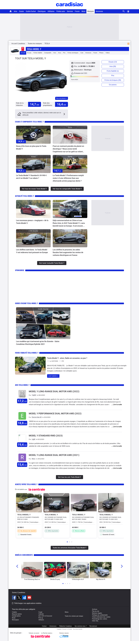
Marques (90, 11)
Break (13, 618)
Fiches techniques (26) (113, 80)
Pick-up (40, 618)
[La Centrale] (40, 638)
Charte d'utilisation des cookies (101, 617)
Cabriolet (41, 614)
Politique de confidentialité (100, 615)
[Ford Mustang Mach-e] (32, 570)
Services (70, 11)
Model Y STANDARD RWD (46, 435)
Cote (81, 53)
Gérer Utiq (95, 621)
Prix (64, 53)
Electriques (42, 11)
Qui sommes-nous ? (81, 626)
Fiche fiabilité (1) (113, 71)
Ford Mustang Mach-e (32, 579)
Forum (77, 11)
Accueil (23, 53)
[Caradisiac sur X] (19, 597)
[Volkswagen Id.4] (78, 570)
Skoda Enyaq (55, 579)
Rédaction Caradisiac (65, 626)
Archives (94, 609)
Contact (44, 626)
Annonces (99, 11)
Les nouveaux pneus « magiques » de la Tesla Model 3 (32, 221)
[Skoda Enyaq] (55, 570)
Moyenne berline (17, 614)
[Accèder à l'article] (33, 135)
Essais (21, 11)
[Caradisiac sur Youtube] (29, 597)
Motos (66, 612)
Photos (101, 53)
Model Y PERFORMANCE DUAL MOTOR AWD (55, 413)
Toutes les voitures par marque (74, 616)
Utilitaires (51, 11)
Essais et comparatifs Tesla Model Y (29, 121)
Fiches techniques (73, 53)
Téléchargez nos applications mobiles (27, 603)
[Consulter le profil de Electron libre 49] (22, 419)
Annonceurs (52, 626)
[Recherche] (123, 11)
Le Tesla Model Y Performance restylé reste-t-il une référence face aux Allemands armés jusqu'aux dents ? (68, 178)
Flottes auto (60, 11)
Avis (54, 53)
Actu (15, 11)
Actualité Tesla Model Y (24, 196)
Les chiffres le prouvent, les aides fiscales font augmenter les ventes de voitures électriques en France (68, 252)
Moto (83, 11)
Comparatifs (47, 53)
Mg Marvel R (100, 579)
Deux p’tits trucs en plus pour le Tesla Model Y (31, 147)
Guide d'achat (31, 11)
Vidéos (108, 53)
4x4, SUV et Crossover (45, 616)
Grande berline (16, 616)
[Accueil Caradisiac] (10, 11)
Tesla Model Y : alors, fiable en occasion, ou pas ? (67, 358)
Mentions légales (97, 613)
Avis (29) (112, 66)
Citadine (14, 612)
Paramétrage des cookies (99, 619)
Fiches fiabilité (37, 53)
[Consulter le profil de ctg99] (22, 441)
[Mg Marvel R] (101, 570)
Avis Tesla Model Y (22, 385)
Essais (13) (113, 62)
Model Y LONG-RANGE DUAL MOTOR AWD (54, 391)
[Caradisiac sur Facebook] (14, 597)
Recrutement (93, 626)
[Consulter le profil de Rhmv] (22, 461)
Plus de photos (61, 98)
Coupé (40, 612)
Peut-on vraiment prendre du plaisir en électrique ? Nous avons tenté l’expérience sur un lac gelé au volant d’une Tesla (68, 149)
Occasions (113, 85)
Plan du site (95, 611)
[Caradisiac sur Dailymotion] (24, 597)
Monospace (15, 620)
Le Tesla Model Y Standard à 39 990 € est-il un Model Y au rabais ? (31, 176)
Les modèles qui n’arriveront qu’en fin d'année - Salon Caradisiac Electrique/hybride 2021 (37, 342)
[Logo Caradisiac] (69, 8)
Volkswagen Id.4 (78, 579)
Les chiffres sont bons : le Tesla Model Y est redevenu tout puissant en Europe (32, 251)
